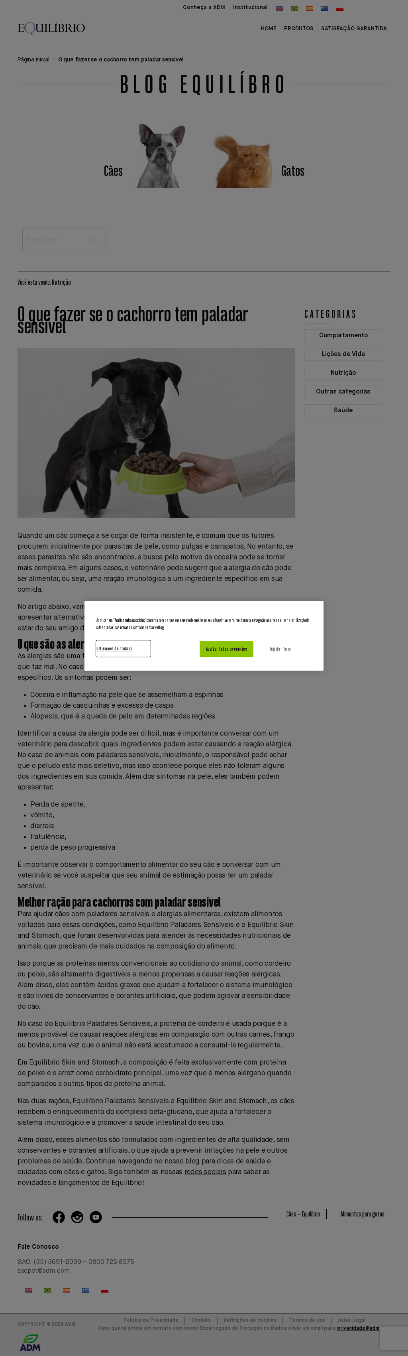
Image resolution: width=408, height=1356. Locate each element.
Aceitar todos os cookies (226, 648)
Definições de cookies (114, 648)
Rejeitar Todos (280, 648)
